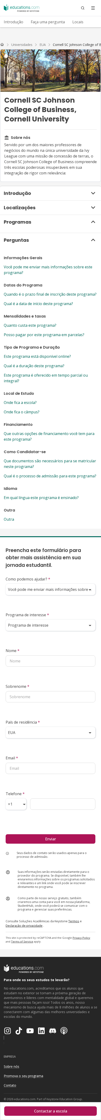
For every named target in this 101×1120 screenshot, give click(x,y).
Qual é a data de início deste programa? (38, 303)
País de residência (23, 722)
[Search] (82, 8)
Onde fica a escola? (20, 402)
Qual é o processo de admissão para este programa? (50, 476)
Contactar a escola (50, 1111)
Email (12, 758)
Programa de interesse (27, 614)
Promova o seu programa (23, 1076)
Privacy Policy (81, 937)
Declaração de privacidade (24, 925)
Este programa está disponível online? (37, 356)
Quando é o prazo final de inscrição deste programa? (50, 294)
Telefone (15, 793)
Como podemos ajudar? (28, 579)
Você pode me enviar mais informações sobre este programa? (48, 269)
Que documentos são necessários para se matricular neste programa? (50, 463)
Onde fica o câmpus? (21, 412)
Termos (73, 921)
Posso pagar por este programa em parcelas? (44, 334)
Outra (9, 519)
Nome (12, 650)
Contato (10, 1085)
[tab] (13, 22)
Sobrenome (17, 686)
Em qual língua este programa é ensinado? (41, 497)
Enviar (50, 839)
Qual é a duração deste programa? (34, 365)
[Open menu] (93, 8)
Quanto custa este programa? (30, 325)
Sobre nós (11, 1066)
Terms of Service (22, 941)
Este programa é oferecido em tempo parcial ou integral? (46, 378)
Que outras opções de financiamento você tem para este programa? (49, 436)
